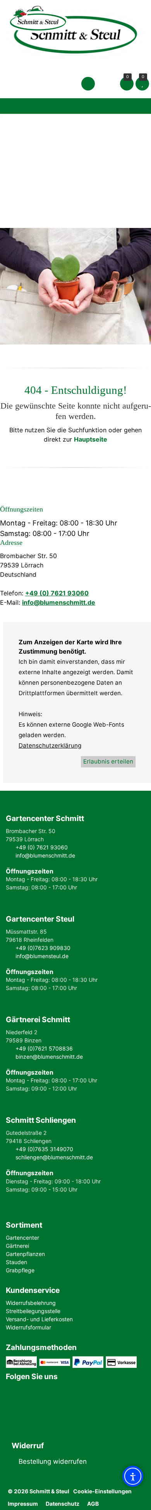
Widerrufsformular (28, 1327)
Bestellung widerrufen (53, 1461)
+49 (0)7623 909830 (42, 948)
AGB (93, 1503)
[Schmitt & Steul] (75, 31)
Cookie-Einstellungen (102, 1491)
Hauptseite (90, 439)
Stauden (16, 1262)
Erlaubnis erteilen (108, 761)
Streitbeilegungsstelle (33, 1311)
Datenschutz (62, 1503)
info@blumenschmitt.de (58, 602)
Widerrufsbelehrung (31, 1303)
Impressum (23, 1503)
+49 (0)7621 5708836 (44, 1048)
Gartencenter (22, 1237)
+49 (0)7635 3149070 (44, 1149)
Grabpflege (20, 1270)
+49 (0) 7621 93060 (57, 593)
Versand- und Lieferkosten (39, 1319)
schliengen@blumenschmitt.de (54, 1157)
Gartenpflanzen (25, 1254)
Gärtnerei (17, 1245)
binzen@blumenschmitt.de (49, 1056)
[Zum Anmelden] (88, 83)
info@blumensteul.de (42, 956)
